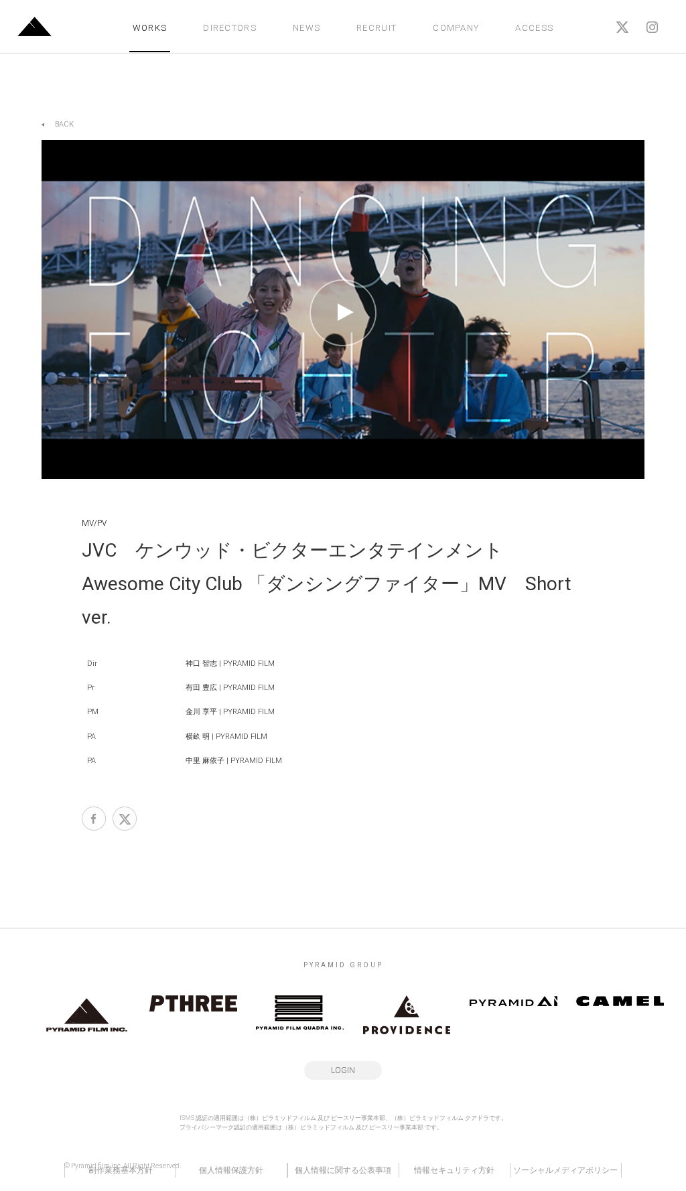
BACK (64, 124)
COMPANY (456, 28)
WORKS (150, 28)
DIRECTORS (230, 28)
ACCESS (534, 28)
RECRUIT (376, 28)
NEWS (306, 28)
